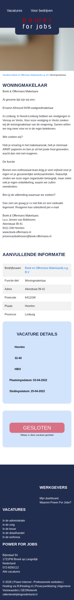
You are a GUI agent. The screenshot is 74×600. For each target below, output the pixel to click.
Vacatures (14, 10)
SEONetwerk (29, 590)
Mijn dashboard (49, 498)
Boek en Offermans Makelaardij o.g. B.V (31, 75)
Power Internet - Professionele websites (38, 582)
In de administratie (14, 520)
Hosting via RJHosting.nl (18, 586)
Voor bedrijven (42, 10)
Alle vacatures (11, 571)
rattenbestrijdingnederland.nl (20, 594)
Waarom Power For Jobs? (55, 502)
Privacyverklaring (45, 586)
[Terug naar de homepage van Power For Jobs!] (37, 23)
